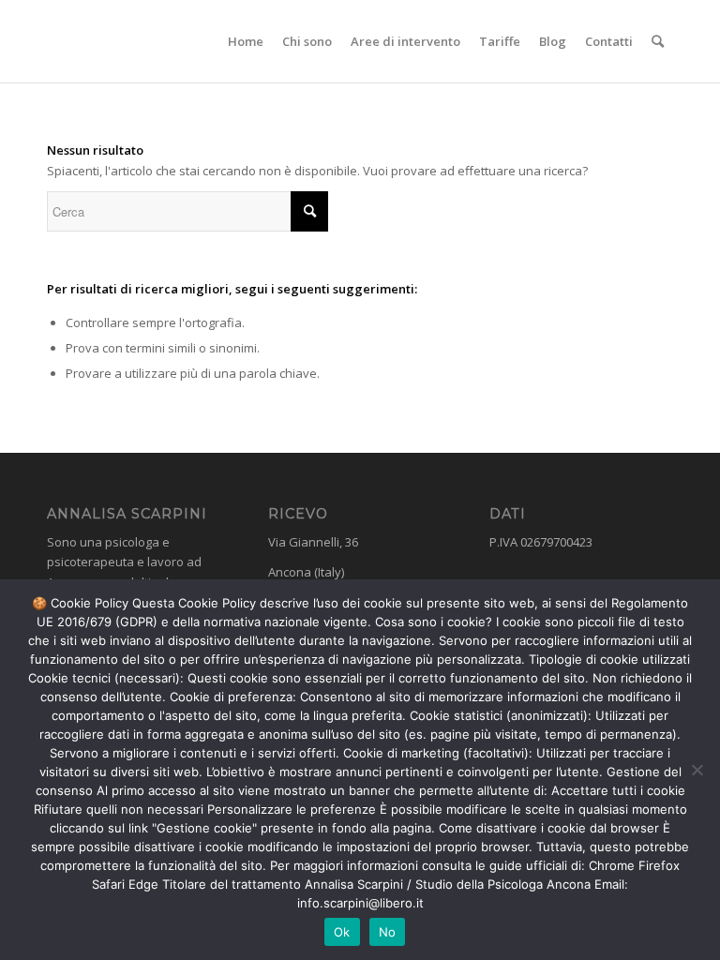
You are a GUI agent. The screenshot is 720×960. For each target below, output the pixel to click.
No (388, 931)
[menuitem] (245, 41)
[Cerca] (657, 41)
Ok (342, 931)
